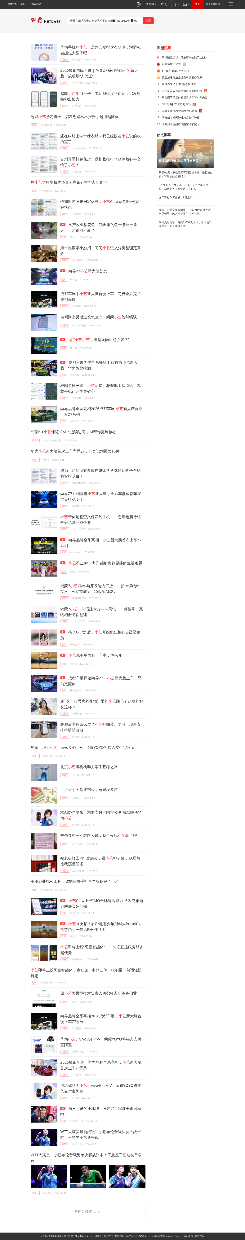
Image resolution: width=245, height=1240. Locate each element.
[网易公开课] (151, 4)
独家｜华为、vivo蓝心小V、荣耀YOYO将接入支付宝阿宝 (83, 747)
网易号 (64, 59)
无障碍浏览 (35, 4)
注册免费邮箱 (213, 4)
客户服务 (131, 1236)
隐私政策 (142, 1236)
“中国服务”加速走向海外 (176, 104)
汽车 (63, 421)
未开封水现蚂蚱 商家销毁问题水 (181, 124)
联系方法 (108, 1236)
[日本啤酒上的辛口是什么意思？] (185, 153)
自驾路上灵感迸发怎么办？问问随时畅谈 (98, 316)
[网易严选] (164, 4)
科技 (34, 890)
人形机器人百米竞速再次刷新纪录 (182, 91)
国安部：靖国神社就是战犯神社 (180, 117)
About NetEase (82, 1236)
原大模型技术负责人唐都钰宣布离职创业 (69, 182)
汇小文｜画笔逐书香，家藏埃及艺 (89, 789)
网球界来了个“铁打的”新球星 (179, 84)
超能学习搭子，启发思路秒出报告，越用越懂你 (75, 116)
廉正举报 (188, 1236)
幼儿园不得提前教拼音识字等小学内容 (184, 97)
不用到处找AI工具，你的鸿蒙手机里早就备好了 (75, 881)
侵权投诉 (199, 1236)
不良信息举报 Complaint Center (165, 1236)
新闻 (34, 125)
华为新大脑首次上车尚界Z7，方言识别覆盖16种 (75, 451)
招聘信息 (119, 1236)
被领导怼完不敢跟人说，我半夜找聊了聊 (98, 835)
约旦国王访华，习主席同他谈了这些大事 (186, 57)
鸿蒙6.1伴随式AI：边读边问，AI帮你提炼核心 (73, 431)
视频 (63, 237)
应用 (22, 4)
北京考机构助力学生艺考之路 (89, 766)
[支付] (176, 4)
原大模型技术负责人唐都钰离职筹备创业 (98, 993)
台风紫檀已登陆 (171, 64)
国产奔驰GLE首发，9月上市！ (177, 197)
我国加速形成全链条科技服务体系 (182, 77)
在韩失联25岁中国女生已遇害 (179, 111)
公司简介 (97, 1236)
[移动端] (139, 4)
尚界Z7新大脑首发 (87, 271)
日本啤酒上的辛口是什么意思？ (180, 160)
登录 (197, 4)
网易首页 (12, 4)
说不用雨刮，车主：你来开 (95, 655)
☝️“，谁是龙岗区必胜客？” (98, 339)
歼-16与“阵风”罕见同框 (175, 70)
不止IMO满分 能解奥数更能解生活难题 (105, 563)
